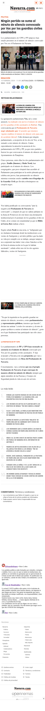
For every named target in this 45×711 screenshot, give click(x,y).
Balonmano (28, 637)
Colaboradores (8, 649)
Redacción (5, 78)
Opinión (5, 644)
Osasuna (5, 657)
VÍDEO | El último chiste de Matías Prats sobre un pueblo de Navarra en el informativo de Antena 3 (24, 440)
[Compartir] (14, 87)
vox (23, 92)
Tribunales (7, 635)
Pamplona (6, 640)
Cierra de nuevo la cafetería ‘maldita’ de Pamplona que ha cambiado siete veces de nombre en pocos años (22, 422)
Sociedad (6, 637)
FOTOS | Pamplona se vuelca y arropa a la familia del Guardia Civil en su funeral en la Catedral (28, 305)
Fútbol (27, 629)
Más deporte (29, 642)
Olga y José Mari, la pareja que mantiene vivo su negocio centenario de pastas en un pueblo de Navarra (24, 413)
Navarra (5, 627)
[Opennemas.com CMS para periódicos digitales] (22, 696)
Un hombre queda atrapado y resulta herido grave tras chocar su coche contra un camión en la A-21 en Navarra (24, 476)
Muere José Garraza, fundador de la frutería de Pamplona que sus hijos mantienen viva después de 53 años (24, 458)
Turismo (27, 674)
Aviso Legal (29, 667)
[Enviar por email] (30, 87)
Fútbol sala (28, 640)
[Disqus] (22, 533)
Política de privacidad (10, 680)
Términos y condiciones (24, 492)
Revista (26, 649)
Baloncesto (28, 632)
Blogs (5, 651)
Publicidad (7, 674)
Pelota (27, 635)
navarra (7, 92)
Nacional (27, 646)
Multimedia (27, 652)
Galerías (27, 654)
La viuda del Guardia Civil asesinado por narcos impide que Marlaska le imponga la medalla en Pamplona (28, 109)
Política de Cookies (10, 677)
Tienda (27, 677)
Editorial (6, 646)
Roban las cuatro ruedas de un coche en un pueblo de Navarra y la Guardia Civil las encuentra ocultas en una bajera (23, 397)
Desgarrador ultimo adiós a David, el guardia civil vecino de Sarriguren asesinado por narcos (28, 193)
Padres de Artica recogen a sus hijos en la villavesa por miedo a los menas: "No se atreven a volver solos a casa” (23, 449)
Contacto (7, 671)
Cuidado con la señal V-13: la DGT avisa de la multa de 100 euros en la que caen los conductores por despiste (23, 467)
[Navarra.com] (22, 8)
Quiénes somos (9, 667)
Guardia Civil (15, 92)
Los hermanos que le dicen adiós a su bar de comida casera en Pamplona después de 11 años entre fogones (24, 431)
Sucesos (6, 632)
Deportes (27, 627)
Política (6, 629)
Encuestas (7, 654)
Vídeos (27, 657)
